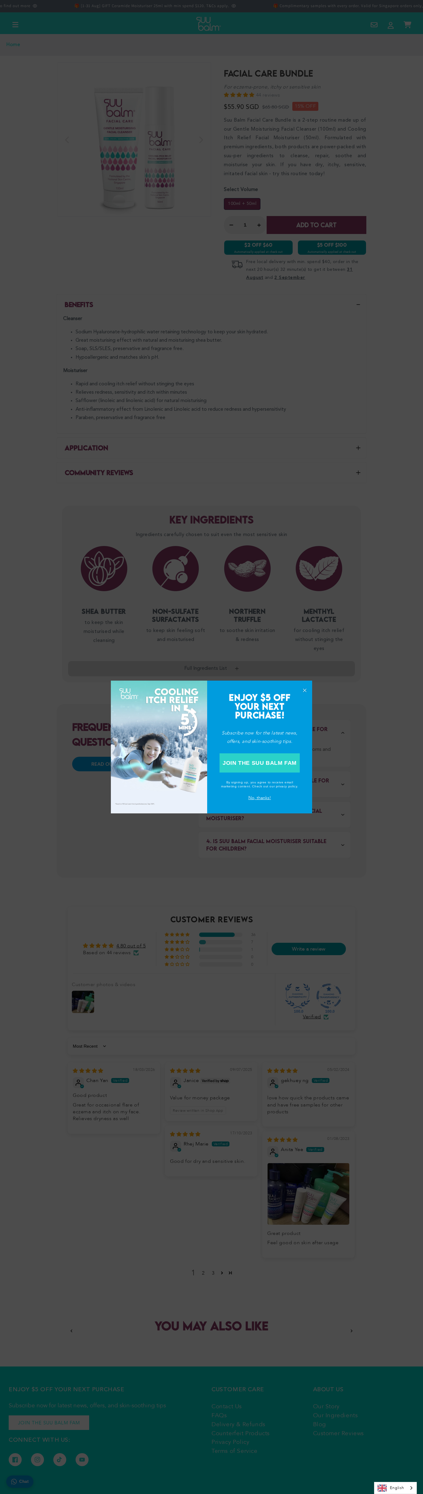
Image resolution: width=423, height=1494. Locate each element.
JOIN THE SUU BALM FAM (260, 763)
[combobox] (395, 1488)
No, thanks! (259, 798)
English (397, 1488)
